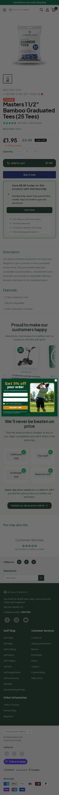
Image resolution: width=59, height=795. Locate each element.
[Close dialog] (56, 380)
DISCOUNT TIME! (15, 407)
